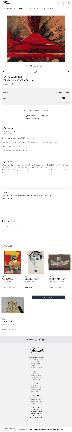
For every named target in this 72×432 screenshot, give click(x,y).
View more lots (48, 297)
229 (3, 319)
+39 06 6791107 (38, 387)
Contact (36, 408)
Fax (32, 377)
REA (33, 365)
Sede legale (32, 359)
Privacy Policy (36, 413)
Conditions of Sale (36, 411)
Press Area (36, 410)
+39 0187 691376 (38, 399)
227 (26, 276)
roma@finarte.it (37, 391)
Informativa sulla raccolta (18, 429)
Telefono (32, 375)
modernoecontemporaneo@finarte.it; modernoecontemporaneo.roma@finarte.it (27, 195)
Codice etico (36, 415)
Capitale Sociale (33, 367)
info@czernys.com (37, 403)
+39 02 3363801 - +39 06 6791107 (11, 198)
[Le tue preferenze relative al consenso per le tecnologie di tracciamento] (9, 428)
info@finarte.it (37, 379)
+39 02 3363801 (38, 375)
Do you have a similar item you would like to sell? (36, 110)
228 (49, 276)
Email (32, 379)
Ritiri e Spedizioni (36, 417)
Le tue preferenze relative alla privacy (44, 429)
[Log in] (62, 3)
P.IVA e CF (33, 363)
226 (3, 276)
